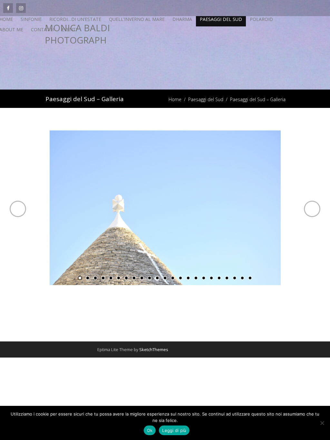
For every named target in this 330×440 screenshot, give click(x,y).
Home (175, 99)
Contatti (42, 29)
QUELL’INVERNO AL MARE (137, 19)
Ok (150, 430)
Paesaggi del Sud (221, 19)
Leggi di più (174, 430)
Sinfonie (31, 19)
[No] (322, 423)
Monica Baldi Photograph (77, 34)
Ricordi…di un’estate (75, 19)
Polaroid (261, 19)
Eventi (69, 29)
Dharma (182, 19)
